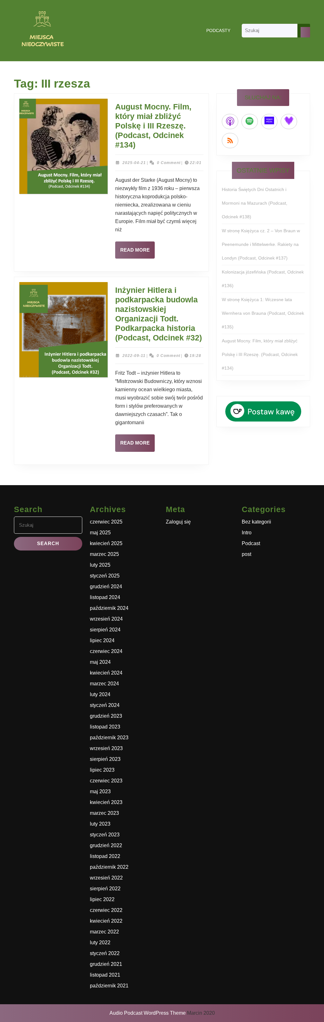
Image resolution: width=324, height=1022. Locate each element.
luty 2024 (100, 694)
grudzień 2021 (106, 964)
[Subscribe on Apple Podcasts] (230, 121)
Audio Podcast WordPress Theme (147, 1013)
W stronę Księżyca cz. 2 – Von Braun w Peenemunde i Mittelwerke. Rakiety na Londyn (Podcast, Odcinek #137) (261, 244)
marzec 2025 (104, 554)
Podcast (251, 543)
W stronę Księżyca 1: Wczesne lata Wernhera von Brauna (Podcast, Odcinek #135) (263, 313)
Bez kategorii (256, 521)
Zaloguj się (178, 521)
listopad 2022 (105, 856)
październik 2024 (109, 608)
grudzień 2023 (106, 716)
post (246, 554)
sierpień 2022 (105, 888)
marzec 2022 (104, 931)
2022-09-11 (134, 355)
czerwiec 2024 (106, 651)
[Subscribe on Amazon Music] (269, 121)
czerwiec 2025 (106, 521)
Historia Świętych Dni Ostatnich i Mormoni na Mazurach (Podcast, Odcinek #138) (254, 203)
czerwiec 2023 (106, 780)
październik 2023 (109, 737)
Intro (247, 532)
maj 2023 (100, 791)
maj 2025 (100, 532)
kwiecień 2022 (106, 921)
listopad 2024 (105, 597)
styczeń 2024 (105, 705)
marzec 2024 (104, 683)
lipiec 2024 (102, 640)
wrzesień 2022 (106, 877)
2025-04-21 (134, 163)
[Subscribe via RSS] (230, 140)
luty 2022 (100, 942)
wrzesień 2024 (106, 619)
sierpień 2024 (105, 629)
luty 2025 (100, 565)
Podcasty (218, 30)
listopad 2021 (105, 975)
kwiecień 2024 (106, 673)
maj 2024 (100, 662)
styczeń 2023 (105, 834)
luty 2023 (100, 824)
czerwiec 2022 (106, 910)
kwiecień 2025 (106, 543)
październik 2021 (109, 985)
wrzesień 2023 (106, 748)
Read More (137, 253)
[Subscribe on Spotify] (249, 121)
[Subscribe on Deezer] (289, 121)
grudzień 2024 (106, 586)
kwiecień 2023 (106, 802)
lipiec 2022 (102, 899)
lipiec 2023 (102, 770)
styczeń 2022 (105, 953)
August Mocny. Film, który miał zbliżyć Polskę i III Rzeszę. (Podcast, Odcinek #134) (153, 125)
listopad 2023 (105, 726)
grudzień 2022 (106, 845)
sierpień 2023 (105, 759)
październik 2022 (109, 867)
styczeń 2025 (105, 575)
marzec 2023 (104, 813)
